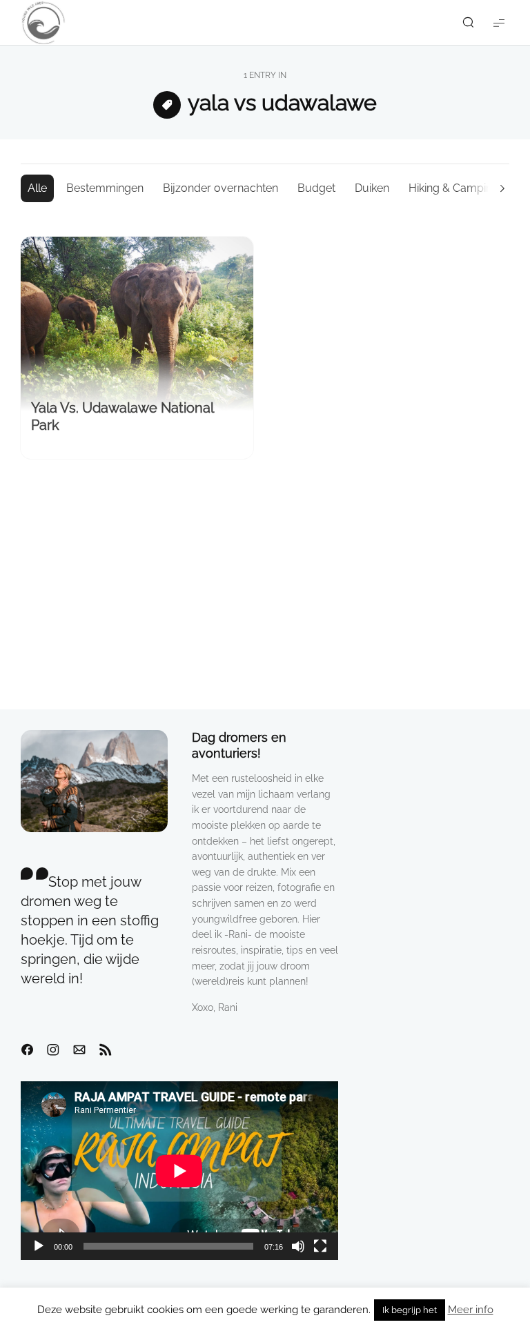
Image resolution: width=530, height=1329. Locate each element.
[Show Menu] (499, 22)
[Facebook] (27, 1050)
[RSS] (105, 1050)
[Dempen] (298, 1246)
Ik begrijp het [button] (409, 1310)
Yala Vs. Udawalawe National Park (122, 416)
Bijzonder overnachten (220, 188)
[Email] (79, 1050)
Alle (37, 188)
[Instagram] (53, 1050)
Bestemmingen (105, 188)
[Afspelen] (39, 1246)
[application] (179, 1170)
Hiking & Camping (454, 188)
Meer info (470, 1309)
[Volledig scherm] (320, 1246)
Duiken (372, 188)
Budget (316, 188)
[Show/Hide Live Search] (468, 23)
